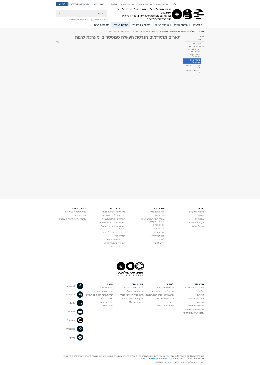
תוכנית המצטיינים (117, 246)
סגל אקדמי (159, 215)
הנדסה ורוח (120, 236)
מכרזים (200, 302)
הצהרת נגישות (106, 298)
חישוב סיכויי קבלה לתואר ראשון (160, 295)
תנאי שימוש (108, 305)
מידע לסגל (159, 243)
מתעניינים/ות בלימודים (75, 212)
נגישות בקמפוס (106, 287)
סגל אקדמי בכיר (157, 212)
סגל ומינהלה (138, 284)
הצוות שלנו (159, 208)
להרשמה (62, 4)
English (114, 4)
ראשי (202, 36)
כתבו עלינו (199, 219)
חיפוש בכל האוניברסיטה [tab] (78, 20)
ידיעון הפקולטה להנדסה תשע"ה (202, 31)
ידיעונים (170, 302)
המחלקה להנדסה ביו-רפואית (112, 222)
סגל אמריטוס (158, 232)
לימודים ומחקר (79, 208)
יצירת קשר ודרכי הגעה (194, 287)
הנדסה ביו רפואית (141, 25)
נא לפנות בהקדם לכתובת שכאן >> (153, 358)
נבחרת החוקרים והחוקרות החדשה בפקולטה (152, 220)
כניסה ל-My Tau (136, 302)
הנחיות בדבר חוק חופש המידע (99, 295)
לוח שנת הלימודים (165, 298)
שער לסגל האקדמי (145, 4)
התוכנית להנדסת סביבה (114, 243)
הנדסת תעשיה (121, 25)
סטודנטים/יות (80, 215)
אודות (201, 208)
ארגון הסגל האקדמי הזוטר (132, 298)
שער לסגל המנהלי (127, 4)
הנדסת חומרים (101, 25)
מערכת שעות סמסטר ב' (195, 61)
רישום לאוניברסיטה (165, 287)
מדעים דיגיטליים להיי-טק (113, 232)
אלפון (174, 4)
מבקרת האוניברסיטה (194, 309)
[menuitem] (174, 4)
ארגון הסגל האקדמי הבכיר (132, 295)
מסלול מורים (158, 225)
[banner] (130, 14)
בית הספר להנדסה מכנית (113, 215)
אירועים (200, 215)
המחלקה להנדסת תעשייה (113, 219)
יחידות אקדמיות (117, 208)
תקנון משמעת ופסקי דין (193, 313)
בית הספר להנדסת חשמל (113, 212)
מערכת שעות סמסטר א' (195, 55)
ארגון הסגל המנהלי (135, 291)
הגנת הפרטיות (106, 302)
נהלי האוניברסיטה (196, 298)
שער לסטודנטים (162, 4)
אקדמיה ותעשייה (196, 222)
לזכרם (161, 239)
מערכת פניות (99, 4)
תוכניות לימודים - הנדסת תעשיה (193, 50)
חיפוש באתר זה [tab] (101, 20)
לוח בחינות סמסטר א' (193, 66)
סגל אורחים (159, 228)
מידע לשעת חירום (196, 305)
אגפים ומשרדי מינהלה (134, 287)
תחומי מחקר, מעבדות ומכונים (72, 219)
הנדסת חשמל (181, 25)
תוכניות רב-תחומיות (116, 239)
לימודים (170, 284)
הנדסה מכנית (162, 25)
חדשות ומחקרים (196, 212)
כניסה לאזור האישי (165, 305)
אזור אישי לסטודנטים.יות (80, 4)
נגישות (110, 284)
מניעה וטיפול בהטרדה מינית (100, 291)
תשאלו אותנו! (198, 226)
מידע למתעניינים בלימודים (162, 291)
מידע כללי (197, 25)
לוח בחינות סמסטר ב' (193, 72)
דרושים (200, 295)
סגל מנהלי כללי (157, 236)
